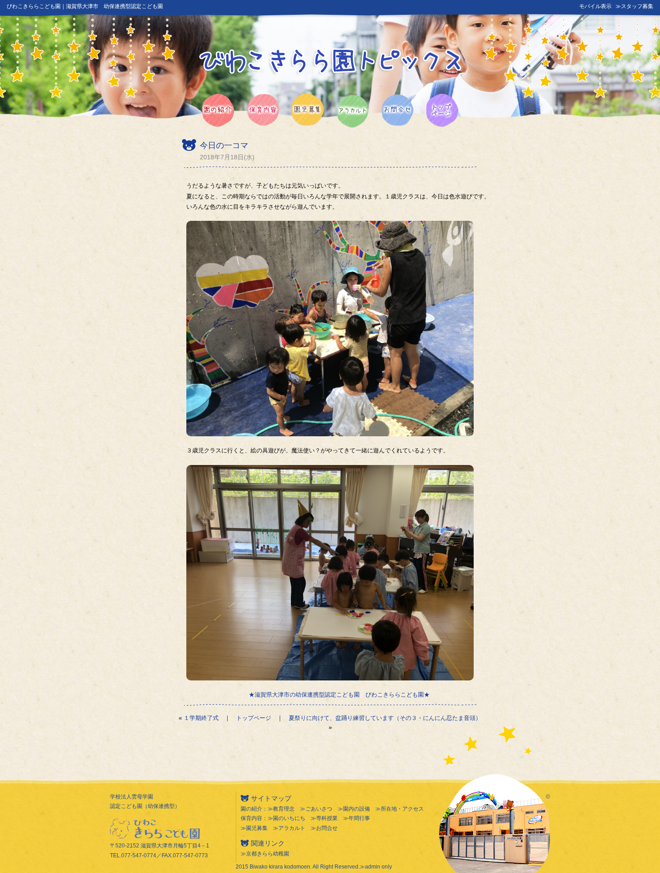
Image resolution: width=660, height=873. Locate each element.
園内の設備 (356, 809)
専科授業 (327, 818)
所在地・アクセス (402, 809)
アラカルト (291, 828)
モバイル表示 (595, 6)
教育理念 (284, 809)
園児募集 (257, 828)
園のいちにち (289, 818)
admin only (378, 867)
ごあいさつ (318, 809)
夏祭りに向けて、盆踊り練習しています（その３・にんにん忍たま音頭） (385, 718)
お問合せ (327, 828)
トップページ (253, 718)
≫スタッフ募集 (634, 6)
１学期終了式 (201, 718)
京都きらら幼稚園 (267, 854)
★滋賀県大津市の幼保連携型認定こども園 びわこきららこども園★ (339, 694)
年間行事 (359, 818)
